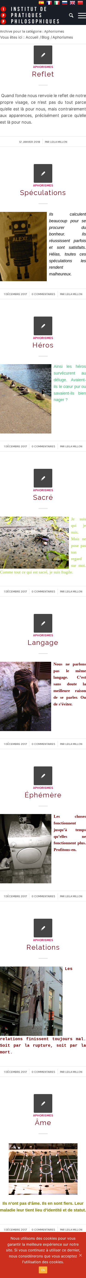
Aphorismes (43, 67)
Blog (45, 37)
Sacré (43, 497)
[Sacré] (43, 478)
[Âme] (43, 1103)
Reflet (43, 74)
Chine (80, 3)
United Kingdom (72, 3)
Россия (64, 3)
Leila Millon (58, 141)
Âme (43, 1123)
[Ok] (80, 1255)
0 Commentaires (43, 294)
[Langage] (43, 623)
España (41, 3)
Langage (43, 642)
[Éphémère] (43, 775)
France (49, 3)
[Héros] (43, 326)
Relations (43, 947)
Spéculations (43, 193)
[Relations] (43, 928)
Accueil (32, 37)
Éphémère (43, 795)
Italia (57, 3)
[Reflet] (43, 55)
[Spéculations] (43, 173)
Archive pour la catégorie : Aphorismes (32, 31)
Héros (43, 345)
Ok (43, 1270)
